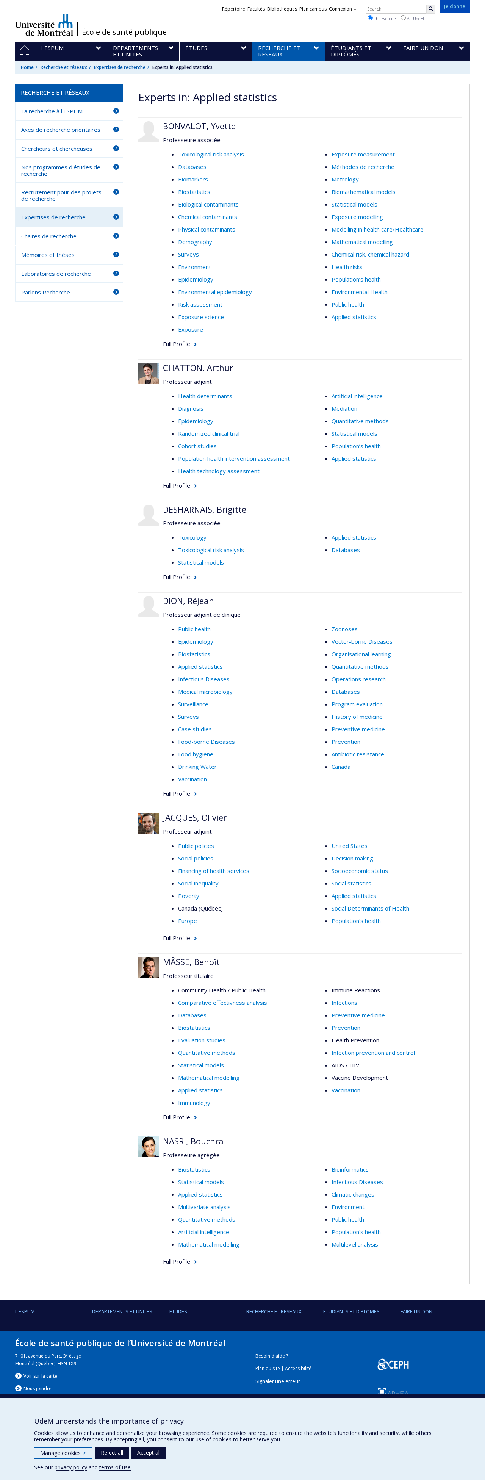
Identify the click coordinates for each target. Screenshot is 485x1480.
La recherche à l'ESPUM (52, 111)
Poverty (188, 896)
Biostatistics (194, 192)
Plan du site (267, 1368)
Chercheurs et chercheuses (56, 148)
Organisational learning (361, 654)
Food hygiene (195, 754)
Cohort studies (197, 446)
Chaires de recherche (49, 236)
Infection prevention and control (373, 1052)
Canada (341, 766)
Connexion (340, 9)
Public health (348, 304)
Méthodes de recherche (363, 167)
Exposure (190, 329)
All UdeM (415, 18)
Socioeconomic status (360, 871)
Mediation (344, 408)
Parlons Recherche (45, 292)
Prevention (346, 741)
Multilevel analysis (355, 1244)
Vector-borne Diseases (362, 641)
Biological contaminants (208, 204)
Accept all (149, 1452)
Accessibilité (298, 1368)
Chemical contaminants (207, 217)
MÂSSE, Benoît (191, 961)
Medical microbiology (205, 691)
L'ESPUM (25, 1311)
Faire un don (416, 1311)
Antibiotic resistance (358, 754)
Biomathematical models (364, 192)
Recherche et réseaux (64, 67)
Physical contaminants (206, 229)
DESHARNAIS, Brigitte (204, 509)
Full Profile (176, 343)
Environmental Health (360, 292)
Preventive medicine (358, 729)
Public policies (196, 846)
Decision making (352, 858)
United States (350, 846)
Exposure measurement (363, 154)
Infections (344, 1002)
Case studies (195, 729)
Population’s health (356, 279)
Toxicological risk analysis (211, 154)
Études (178, 1311)
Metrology (345, 179)
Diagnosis (190, 408)
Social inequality (198, 883)
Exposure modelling (357, 217)
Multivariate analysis (204, 1207)
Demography (195, 242)
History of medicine (357, 716)
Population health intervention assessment (234, 458)
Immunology (194, 1102)
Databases (192, 167)
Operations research (359, 679)
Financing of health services (213, 871)
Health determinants (205, 396)
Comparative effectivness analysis (222, 1002)
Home (27, 67)
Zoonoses (345, 629)
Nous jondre (37, 1388)
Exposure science (201, 317)
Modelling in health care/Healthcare (378, 229)
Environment (194, 267)
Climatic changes (353, 1194)
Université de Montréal (44, 24)
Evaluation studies (201, 1040)
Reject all (112, 1452)
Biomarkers (193, 179)
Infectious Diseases (204, 679)
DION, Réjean (188, 600)
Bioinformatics (350, 1169)
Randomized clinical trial (208, 433)
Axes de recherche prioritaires (60, 129)
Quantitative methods (360, 421)
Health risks (347, 267)
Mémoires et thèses (48, 254)
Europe (187, 921)
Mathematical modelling (362, 242)
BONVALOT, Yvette (199, 125)
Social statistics (351, 883)
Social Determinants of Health (370, 908)
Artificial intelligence (357, 396)
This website (384, 18)
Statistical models (354, 204)
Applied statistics (354, 317)
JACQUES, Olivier (195, 817)
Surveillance (193, 704)
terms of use (115, 1467)
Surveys (188, 254)
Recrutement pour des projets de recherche (61, 195)
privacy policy (71, 1467)
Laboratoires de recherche (56, 273)
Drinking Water (197, 766)
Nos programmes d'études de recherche (60, 170)
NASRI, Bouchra (193, 1141)
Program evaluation (357, 704)
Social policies (195, 858)
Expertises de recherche (120, 67)
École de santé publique (124, 32)
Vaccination (192, 779)
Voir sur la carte (40, 1376)
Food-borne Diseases (206, 741)
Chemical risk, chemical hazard (370, 254)
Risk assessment (200, 304)
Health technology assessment (219, 471)
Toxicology (192, 537)
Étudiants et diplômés (351, 1311)
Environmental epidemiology (215, 292)
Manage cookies (63, 1453)
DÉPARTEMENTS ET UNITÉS (122, 1311)
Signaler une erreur (277, 1381)
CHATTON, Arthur (198, 367)
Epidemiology (195, 279)
